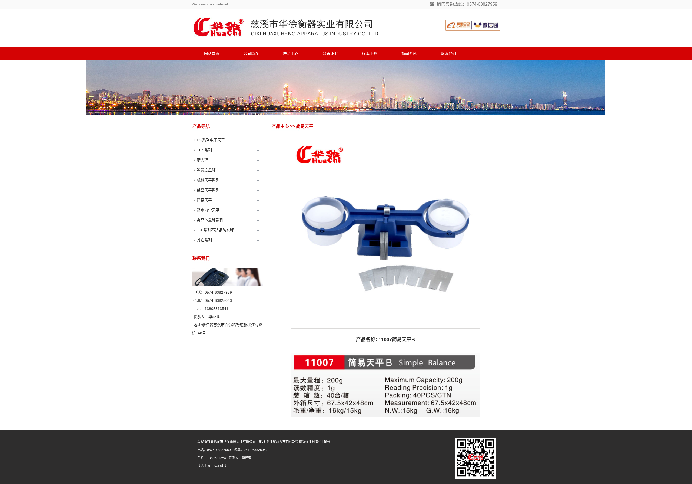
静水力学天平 (208, 210)
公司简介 (251, 53)
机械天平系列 (208, 180)
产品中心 (290, 53)
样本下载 (369, 53)
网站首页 (211, 53)
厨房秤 (202, 160)
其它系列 (204, 240)
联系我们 (448, 53)
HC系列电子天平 (211, 140)
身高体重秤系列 (210, 220)
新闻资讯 (409, 53)
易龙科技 (220, 466)
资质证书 (330, 53)
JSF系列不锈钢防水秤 (215, 230)
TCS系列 (204, 150)
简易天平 (204, 200)
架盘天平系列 (208, 190)
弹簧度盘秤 (206, 170)
